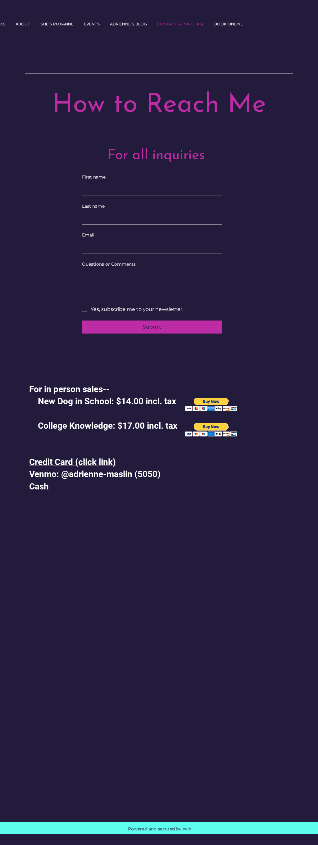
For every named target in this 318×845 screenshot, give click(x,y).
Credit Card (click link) (72, 462)
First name (94, 177)
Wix (187, 829)
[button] (211, 429)
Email (88, 235)
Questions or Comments (109, 264)
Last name (93, 206)
